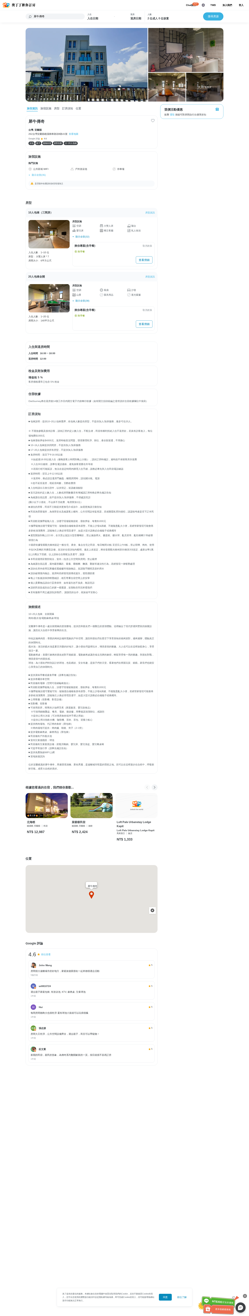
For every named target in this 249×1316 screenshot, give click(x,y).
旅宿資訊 (32, 108)
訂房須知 (67, 108)
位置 (78, 108)
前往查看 (46, 954)
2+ (41, 815)
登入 (241, 5)
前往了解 (182, 1297)
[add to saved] (153, 120)
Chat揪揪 (191, 5)
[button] (155, 787)
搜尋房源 (213, 16)
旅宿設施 (45, 108)
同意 (165, 1297)
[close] (245, 1296)
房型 (56, 108)
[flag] (203, 5)
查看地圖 (73, 134)
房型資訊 (150, 212)
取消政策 (147, 245)
